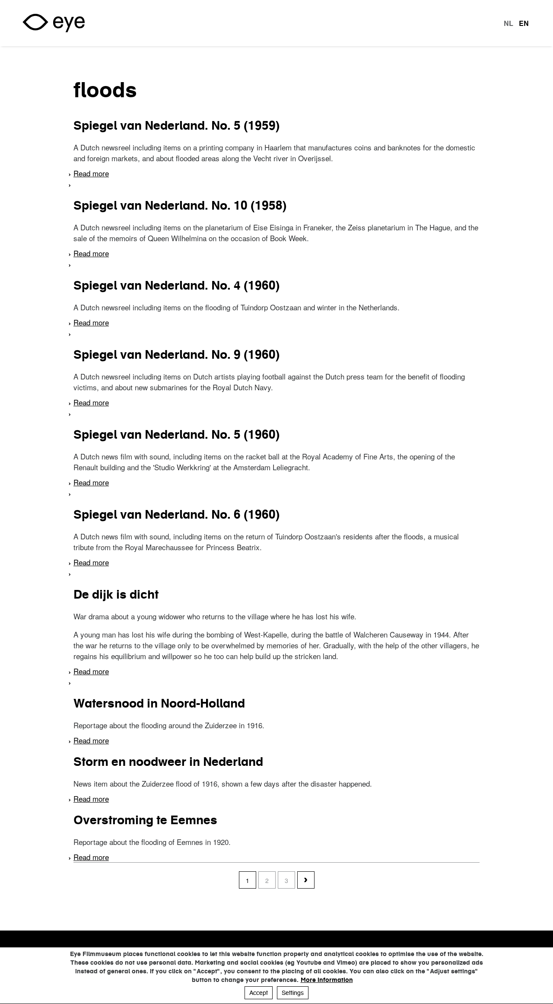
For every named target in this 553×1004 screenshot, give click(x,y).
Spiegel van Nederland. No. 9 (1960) (176, 354)
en (524, 23)
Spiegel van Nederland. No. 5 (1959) (176, 125)
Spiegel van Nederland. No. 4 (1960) (176, 285)
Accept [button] (258, 993)
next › (306, 880)
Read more (91, 173)
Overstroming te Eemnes (145, 820)
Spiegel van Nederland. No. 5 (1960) (176, 434)
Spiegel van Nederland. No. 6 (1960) (176, 514)
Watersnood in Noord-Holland (159, 703)
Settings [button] (293, 993)
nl (508, 23)
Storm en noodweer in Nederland (168, 761)
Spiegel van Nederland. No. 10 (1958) (179, 205)
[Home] (53, 23)
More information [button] (327, 980)
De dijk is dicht (116, 594)
